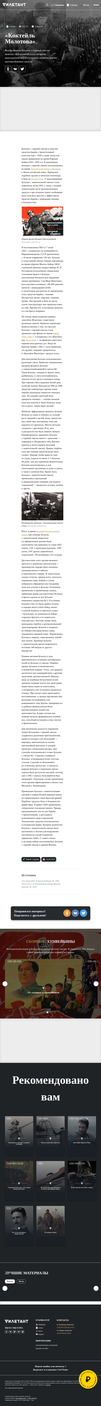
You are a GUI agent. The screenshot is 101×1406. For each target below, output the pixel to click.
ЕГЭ (39, 1208)
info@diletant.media (64, 1333)
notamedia (47, 1385)
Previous (4, 983)
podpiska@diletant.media (65, 1327)
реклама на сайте (42, 1348)
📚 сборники (40, 1325)
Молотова (30, 340)
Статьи (10, 961)
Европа (45, 1118)
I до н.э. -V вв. (84, 1118)
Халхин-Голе (37, 179)
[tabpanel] (43, 984)
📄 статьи (39, 1328)
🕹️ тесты (39, 1331)
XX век (19, 961)
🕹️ (84, 5)
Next (96, 983)
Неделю (10, 1281)
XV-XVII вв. (82, 1163)
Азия (14, 961)
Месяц (21, 1281)
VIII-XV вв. (20, 1163)
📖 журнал (40, 1334)
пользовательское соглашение (47, 1345)
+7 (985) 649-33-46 (32, 1398)
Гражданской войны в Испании (45, 169)
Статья (10, 26)
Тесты (8, 1208)
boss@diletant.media (21, 1398)
